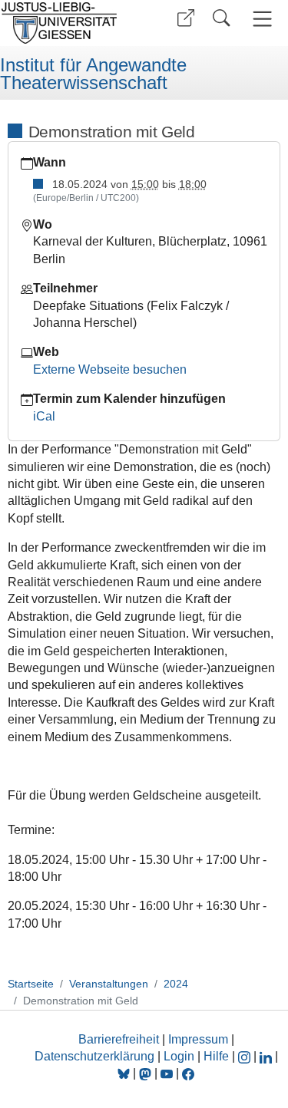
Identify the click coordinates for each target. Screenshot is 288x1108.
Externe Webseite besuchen (110, 369)
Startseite (31, 984)
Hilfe (216, 1056)
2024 (176, 984)
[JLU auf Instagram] (245, 1056)
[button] (185, 18)
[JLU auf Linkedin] (267, 1056)
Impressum (198, 1039)
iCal (44, 416)
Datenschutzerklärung (94, 1056)
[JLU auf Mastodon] (146, 1073)
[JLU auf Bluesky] (125, 1073)
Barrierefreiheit (118, 1039)
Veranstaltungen (108, 984)
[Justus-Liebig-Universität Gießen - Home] (69, 23)
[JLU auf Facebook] (188, 1073)
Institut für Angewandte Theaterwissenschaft (93, 74)
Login (180, 1056)
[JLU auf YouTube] (167, 1073)
